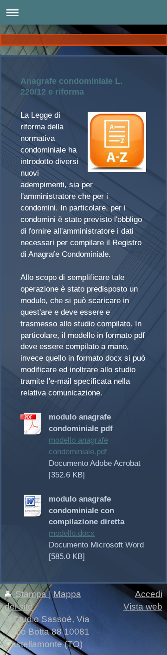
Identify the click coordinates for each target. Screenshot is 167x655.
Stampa (31, 594)
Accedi (148, 594)
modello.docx (72, 533)
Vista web (142, 606)
